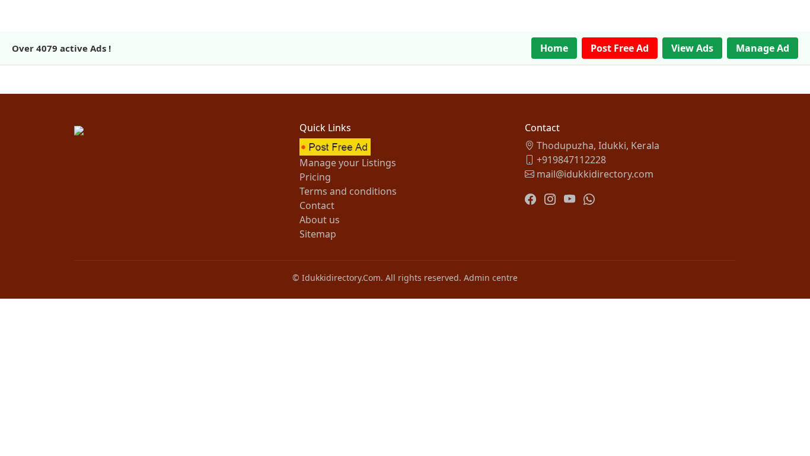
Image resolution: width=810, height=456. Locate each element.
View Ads (692, 48)
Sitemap (317, 233)
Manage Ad (762, 48)
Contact (316, 205)
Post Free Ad (620, 48)
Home (554, 48)
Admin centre (491, 277)
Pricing (315, 176)
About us (319, 219)
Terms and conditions (348, 191)
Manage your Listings (347, 162)
